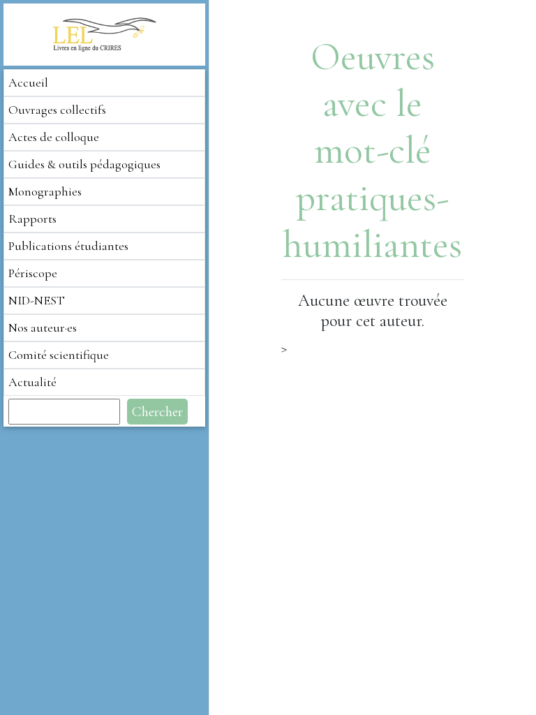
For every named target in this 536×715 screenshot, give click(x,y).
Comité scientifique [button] (58, 354)
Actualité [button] (32, 382)
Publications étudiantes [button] (68, 245)
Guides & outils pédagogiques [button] (84, 164)
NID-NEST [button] (36, 300)
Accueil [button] (28, 82)
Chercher (157, 411)
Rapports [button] (32, 218)
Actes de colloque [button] (53, 137)
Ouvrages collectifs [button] (57, 109)
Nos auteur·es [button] (42, 327)
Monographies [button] (45, 191)
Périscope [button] (32, 273)
